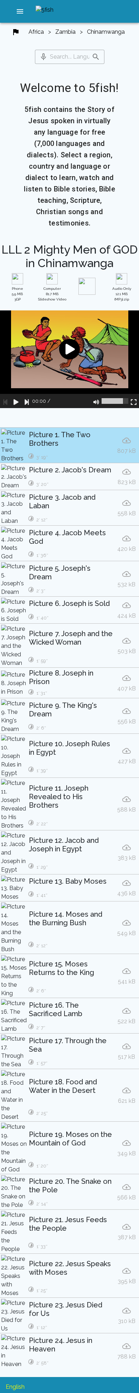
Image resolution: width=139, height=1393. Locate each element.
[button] (20, 11)
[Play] (16, 401)
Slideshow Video (52, 294)
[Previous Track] (5, 401)
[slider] (115, 401)
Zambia (65, 31)
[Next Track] (26, 401)
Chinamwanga (106, 31)
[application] (69, 359)
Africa (36, 31)
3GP (17, 294)
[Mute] (96, 401)
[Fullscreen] (133, 401)
